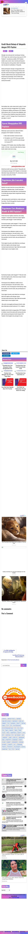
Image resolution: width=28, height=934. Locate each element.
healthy (19, 732)
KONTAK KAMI (15, 897)
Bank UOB (21, 721)
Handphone (13, 732)
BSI (18, 728)
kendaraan (21, 737)
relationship (17, 746)
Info (3, 735)
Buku (21, 728)
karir (10, 737)
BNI (11, 725)
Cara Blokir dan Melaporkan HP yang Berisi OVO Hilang (20, 389)
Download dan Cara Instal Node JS (20, 373)
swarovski (4, 749)
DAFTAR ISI (7, 931)
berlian (23, 723)
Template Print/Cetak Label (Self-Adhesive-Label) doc (14, 817)
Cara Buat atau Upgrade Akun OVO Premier (7, 388)
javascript (4, 737)
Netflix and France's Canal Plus (13, 802)
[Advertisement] (14, 26)
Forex (20, 730)
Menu (6, 2)
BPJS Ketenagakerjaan (7, 728)
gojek (3, 732)
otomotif (10, 744)
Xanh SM (17, 749)
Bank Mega (14, 721)
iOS (12, 735)
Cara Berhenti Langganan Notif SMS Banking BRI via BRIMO (14, 826)
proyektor (9, 746)
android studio (11, 718)
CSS (3, 730)
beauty (18, 723)
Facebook (6, 353)
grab (8, 732)
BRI (15, 728)
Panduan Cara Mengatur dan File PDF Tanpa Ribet (7, 374)
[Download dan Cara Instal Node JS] (21, 371)
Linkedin (7, 355)
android (4, 718)
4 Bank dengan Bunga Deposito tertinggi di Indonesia (13, 780)
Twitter (16, 353)
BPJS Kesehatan (17, 725)
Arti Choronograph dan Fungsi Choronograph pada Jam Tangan (14, 795)
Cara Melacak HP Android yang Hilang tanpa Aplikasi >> (18, 655)
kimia (3, 739)
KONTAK (22, 931)
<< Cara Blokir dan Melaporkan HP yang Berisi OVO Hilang (9, 651)
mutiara (4, 744)
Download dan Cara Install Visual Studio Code (20, 367)
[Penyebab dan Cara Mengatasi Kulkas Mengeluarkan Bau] (7, 363)
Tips (11, 51)
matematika (15, 742)
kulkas (3, 742)
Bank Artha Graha (6, 721)
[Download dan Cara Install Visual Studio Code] (21, 363)
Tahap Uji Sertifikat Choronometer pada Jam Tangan (14, 787)
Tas (9, 749)
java (23, 735)
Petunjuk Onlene (23, 933)
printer (4, 746)
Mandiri (9, 742)
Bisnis (3, 725)
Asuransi (18, 718)
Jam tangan (17, 735)
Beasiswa (13, 723)
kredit (20, 739)
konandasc (15, 739)
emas (6, 730)
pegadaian (19, 744)
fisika (15, 730)
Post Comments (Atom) (13, 659)
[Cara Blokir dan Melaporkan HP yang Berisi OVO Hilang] (21, 382)
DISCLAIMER (15, 931)
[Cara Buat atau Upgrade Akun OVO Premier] (7, 382)
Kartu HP (15, 737)
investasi (8, 735)
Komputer (8, 739)
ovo (5, 51)
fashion (11, 730)
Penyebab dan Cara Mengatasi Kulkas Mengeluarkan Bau (7, 367)
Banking (4, 723)
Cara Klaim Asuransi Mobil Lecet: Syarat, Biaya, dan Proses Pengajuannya (14, 810)
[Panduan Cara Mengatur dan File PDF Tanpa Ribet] (7, 371)
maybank (21, 742)
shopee (23, 746)
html (24, 732)
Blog (7, 725)
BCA (8, 723)
